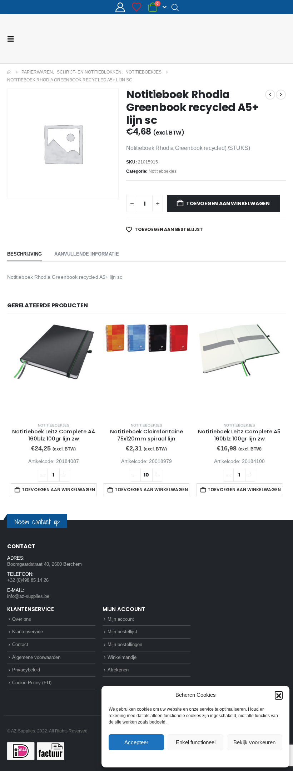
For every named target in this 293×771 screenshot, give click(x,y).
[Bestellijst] (136, 7)
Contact (20, 644)
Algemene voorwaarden (36, 657)
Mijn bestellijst (122, 631)
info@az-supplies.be (28, 596)
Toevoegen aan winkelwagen (228, 203)
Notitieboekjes (163, 171)
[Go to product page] (53, 369)
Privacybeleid (209, 758)
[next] (281, 95)
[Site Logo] (259, 38)
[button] (278, 695)
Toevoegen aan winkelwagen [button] (58, 490)
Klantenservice (27, 631)
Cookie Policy (178, 758)
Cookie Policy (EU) (31, 682)
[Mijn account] (120, 7)
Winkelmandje (122, 657)
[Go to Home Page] (9, 72)
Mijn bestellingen (125, 644)
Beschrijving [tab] (24, 254)
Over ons (21, 619)
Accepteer (136, 742)
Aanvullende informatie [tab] (86, 254)
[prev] (270, 95)
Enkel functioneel (195, 742)
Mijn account (121, 619)
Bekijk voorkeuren (254, 742)
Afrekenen (118, 669)
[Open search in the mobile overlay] (175, 7)
